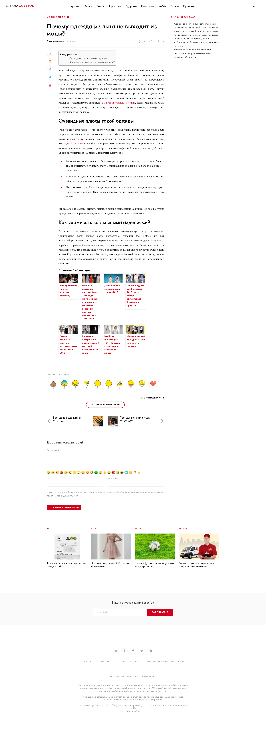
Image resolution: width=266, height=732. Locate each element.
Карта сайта (133, 711)
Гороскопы (115, 6)
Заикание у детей (199, 38)
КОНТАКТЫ (107, 662)
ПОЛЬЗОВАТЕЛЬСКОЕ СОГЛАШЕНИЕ (165, 662)
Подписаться (160, 612)
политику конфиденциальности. (63, 495)
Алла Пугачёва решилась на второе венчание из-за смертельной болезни (193, 53)
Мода (88, 6)
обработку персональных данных (133, 492)
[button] (49, 421)
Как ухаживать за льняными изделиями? (92, 62)
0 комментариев (154, 398)
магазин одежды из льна (119, 102)
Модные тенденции (59, 17)
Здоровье (131, 6)
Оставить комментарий (105, 404)
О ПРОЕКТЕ (88, 662)
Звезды (101, 6)
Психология (147, 6)
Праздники (189, 6)
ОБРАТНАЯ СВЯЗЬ (129, 662)
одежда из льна (73, 143)
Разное (175, 6)
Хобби (162, 6)
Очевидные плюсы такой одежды (88, 58)
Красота (75, 6)
